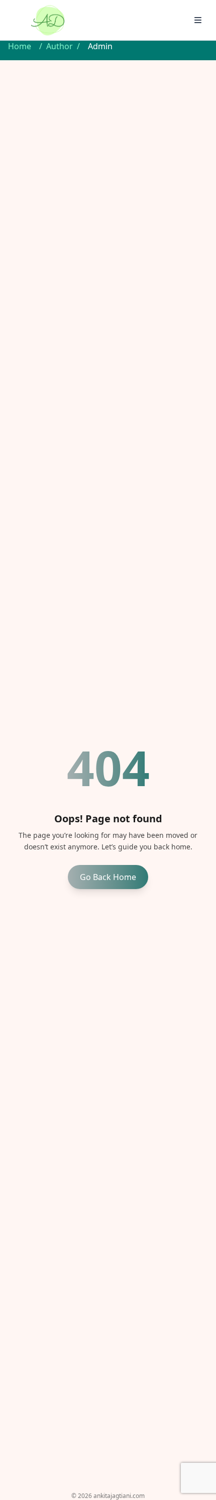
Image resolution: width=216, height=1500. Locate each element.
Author (59, 46)
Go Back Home (108, 877)
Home (19, 46)
